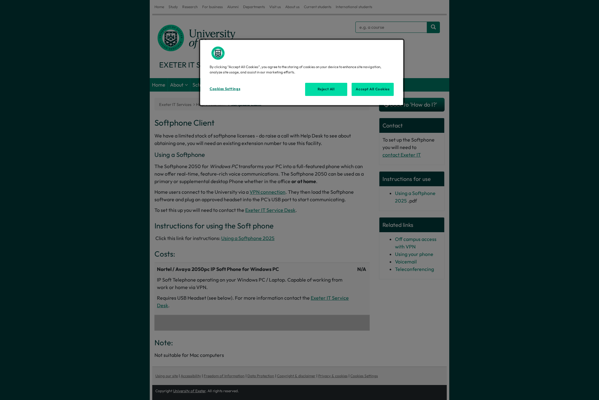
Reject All (326, 89)
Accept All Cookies (372, 89)
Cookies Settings (225, 89)
